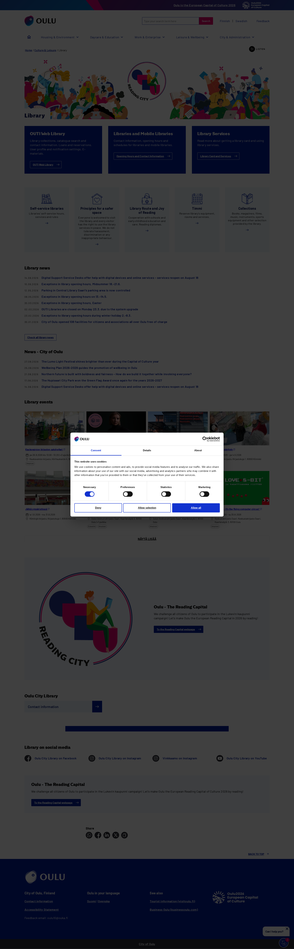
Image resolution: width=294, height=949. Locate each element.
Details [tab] (147, 450)
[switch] (128, 494)
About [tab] (198, 450)
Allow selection (147, 507)
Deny (98, 507)
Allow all (196, 507)
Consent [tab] (96, 450)
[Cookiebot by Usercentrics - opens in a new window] (205, 439)
